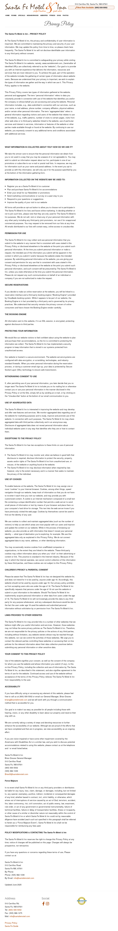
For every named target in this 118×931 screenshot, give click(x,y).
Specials (21, 15)
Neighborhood (32, 15)
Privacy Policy (11, 922)
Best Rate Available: (92, 7)
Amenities (44, 15)
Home (7, 15)
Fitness (52, 15)
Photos (65, 15)
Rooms (13, 15)
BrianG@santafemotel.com (16, 774)
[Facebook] (43, 903)
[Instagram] (47, 903)
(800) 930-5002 (14, 909)
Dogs (59, 15)
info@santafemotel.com (24, 878)
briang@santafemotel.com (16, 699)
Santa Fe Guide (11, 926)
